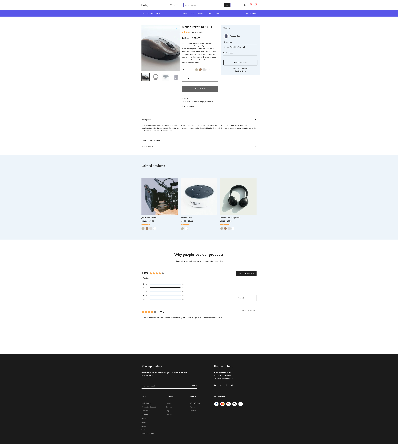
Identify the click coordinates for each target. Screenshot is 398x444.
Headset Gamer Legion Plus (230, 218)
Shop (192, 13)
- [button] (188, 78)
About (168, 403)
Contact (218, 13)
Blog (209, 13)
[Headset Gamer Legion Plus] (238, 196)
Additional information (150, 141)
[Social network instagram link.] (232, 385)
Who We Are (195, 403)
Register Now (240, 71)
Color (184, 70)
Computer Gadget (198, 102)
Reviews (193, 407)
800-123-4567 (251, 13)
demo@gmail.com (225, 378)
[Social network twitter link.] (220, 385)
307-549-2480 (225, 375)
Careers (169, 407)
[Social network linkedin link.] (226, 385)
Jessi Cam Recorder (148, 218)
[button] (176, 28)
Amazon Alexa (186, 218)
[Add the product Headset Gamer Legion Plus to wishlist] (255, 181)
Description (146, 120)
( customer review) (198, 32)
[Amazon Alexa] (199, 196)
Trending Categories (149, 13)
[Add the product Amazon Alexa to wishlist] (215, 181)
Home (184, 13)
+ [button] (212, 78)
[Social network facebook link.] (215, 385)
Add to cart (200, 88)
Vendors (201, 13)
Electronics (209, 102)
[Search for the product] (227, 5)
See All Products (240, 63)
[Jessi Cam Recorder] (159, 196)
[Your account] (245, 5)
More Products (147, 146)
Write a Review (246, 273)
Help (167, 411)
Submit (194, 386)
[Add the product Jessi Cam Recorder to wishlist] (176, 181)
